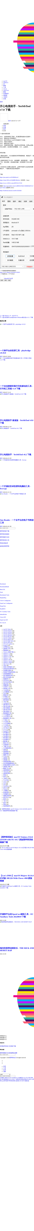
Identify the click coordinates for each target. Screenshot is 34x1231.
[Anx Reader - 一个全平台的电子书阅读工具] (13, 494)
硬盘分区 (6, 695)
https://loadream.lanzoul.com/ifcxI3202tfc (11, 190)
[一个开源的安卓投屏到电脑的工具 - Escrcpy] (13, 460)
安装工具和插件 (8, 667)
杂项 (4, 98)
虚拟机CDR (6, 648)
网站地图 (14, 1053)
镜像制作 (6, 679)
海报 (5, 280)
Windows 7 (6, 658)
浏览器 (5, 759)
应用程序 (6, 93)
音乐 (4, 802)
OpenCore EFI (4, 620)
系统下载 (13, 1046)
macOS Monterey (8, 635)
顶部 (4, 1071)
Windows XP (6, 659)
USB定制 (6, 690)
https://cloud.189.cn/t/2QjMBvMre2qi (10, 180)
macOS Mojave (7, 639)
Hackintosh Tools (4, 595)
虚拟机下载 (6, 766)
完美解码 (6, 794)
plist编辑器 (6, 692)
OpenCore (6, 90)
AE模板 (5, 790)
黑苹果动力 (13, 1057)
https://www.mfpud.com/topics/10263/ (10, 272)
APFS (5, 701)
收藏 (2, 280)
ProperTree (3, 606)
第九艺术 (6, 797)
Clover (5, 89)
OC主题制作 (6, 715)
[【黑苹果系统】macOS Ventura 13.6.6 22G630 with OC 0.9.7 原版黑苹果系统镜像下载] (17, 810)
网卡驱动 (6, 738)
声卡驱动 (6, 732)
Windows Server (7, 661)
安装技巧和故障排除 (9, 672)
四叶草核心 (6, 711)
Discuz (5, 787)
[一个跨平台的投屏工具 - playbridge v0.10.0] (12, 324)
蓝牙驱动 (6, 739)
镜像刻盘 (6, 685)
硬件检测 (6, 700)
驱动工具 (6, 743)
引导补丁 (6, 686)
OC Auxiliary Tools (5, 611)
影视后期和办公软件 (9, 765)
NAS (4, 783)
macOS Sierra (7, 642)
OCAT (5, 729)
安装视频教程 (7, 673)
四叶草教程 (6, 708)
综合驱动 (6, 736)
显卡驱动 (6, 734)
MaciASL (2, 589)
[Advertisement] (17, 298)
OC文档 (5, 721)
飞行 (4, 801)
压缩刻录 (6, 744)
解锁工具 (6, 768)
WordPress (6, 786)
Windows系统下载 (8, 652)
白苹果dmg (6, 647)
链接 (9, 280)
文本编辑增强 (7, 748)
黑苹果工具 (6, 688)
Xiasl (1, 592)
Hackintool (3, 584)
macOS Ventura (7, 633)
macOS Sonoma (7, 632)
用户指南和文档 (8, 675)
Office (5, 665)
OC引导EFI (6, 716)
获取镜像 (6, 753)
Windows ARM (7, 662)
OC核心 (5, 720)
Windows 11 (6, 653)
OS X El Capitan (7, 644)
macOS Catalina (7, 638)
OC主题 (5, 725)
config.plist (6, 703)
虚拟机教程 (6, 770)
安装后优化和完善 (8, 668)
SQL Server (6, 664)
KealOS (5, 645)
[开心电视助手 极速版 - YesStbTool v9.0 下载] (13, 394)
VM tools (5, 771)
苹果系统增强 (7, 761)
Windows (5, 82)
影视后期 (6, 792)
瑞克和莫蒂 (6, 806)
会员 (4, 1069)
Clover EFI (3, 617)
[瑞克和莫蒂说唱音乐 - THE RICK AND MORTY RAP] (16, 922)
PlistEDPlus (3, 597)
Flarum (5, 789)
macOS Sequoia (7, 630)
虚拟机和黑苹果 (4, 546)
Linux (4, 781)
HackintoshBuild (4, 586)
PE (4, 84)
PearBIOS (2, 609)
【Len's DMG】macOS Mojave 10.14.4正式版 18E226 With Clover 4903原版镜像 (17, 878)
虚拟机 (5, 95)
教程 (4, 85)
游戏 (4, 749)
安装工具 (8, 1046)
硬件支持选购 (7, 677)
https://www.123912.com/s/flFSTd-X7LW (11, 183)
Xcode (5, 756)
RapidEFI (5, 731)
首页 (4, 125)
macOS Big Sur (7, 636)
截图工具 (6, 755)
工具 (4, 87)
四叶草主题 (6, 706)
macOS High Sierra (8, 641)
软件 (9, 120)
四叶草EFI (6, 704)
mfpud (8, 278)
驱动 (4, 92)
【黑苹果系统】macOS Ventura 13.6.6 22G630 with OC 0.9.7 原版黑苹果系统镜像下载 (16, 839)
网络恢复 (6, 650)
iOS (4, 784)
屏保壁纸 (6, 751)
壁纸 (4, 804)
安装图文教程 (7, 670)
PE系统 (5, 696)
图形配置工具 (7, 713)
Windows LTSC (7, 656)
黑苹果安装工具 (4, 540)
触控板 (5, 741)
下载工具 (6, 746)
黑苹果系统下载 (4, 531)
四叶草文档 (6, 709)
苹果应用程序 (4, 543)
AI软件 (5, 97)
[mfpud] (4, 120)
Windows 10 (6, 655)
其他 (4, 775)
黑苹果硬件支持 (4, 537)
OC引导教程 (6, 723)
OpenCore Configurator (6, 603)
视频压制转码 (7, 795)
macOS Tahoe (7, 629)
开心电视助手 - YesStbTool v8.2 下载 (15, 454)
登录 (1, 101)
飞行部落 (9, 1053)
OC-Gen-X (3, 622)
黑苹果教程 (3, 1053)
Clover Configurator (5, 600)
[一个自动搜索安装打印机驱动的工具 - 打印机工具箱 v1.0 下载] (17, 360)
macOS (5, 81)
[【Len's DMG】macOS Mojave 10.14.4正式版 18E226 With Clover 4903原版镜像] (17, 849)
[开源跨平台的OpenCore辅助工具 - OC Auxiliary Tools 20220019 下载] (17, 888)
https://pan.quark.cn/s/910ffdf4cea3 (9, 177)
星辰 (4, 799)
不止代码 (6, 780)
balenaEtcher (3, 614)
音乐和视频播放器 (8, 763)
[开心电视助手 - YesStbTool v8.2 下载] (11, 428)
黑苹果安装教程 (4, 534)
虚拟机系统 (6, 773)
